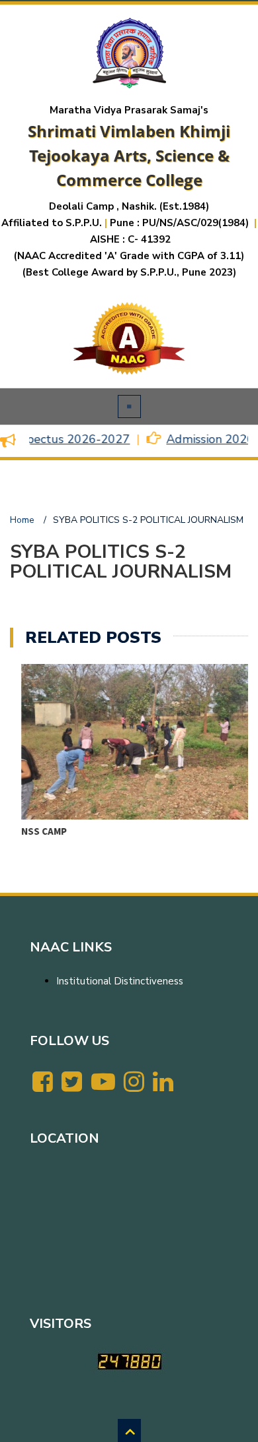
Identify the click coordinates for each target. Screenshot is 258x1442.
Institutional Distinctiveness (119, 981)
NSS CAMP (33, 831)
